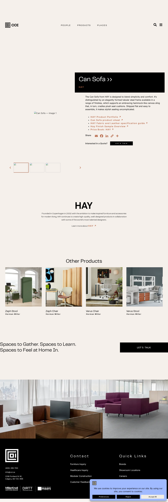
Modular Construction (81, 476)
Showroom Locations (129, 470)
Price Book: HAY (102, 129)
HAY (81, 87)
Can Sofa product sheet (107, 120)
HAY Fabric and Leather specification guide (119, 123)
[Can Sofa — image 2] (37, 167)
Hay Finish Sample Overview (110, 126)
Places (102, 25)
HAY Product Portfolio (106, 117)
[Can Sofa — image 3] (53, 167)
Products (84, 25)
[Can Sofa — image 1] (21, 167)
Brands (122, 464)
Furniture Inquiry (78, 464)
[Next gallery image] (80, 167)
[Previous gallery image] (10, 167)
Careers (123, 476)
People (66, 25)
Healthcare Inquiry (79, 470)
